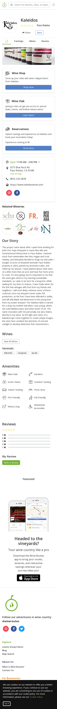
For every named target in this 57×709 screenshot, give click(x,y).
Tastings (18, 41)
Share (27, 32)
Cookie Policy (36, 697)
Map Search (8, 653)
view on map (16, 173)
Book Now (28, 148)
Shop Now (28, 87)
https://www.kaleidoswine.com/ (26, 184)
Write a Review (11, 462)
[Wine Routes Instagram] (6, 629)
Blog (4, 650)
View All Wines (11, 341)
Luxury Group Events (12, 646)
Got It (6, 703)
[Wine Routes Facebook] (14, 629)
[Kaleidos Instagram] (9, 193)
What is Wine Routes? (13, 666)
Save (39, 32)
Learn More (28, 115)
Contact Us (8, 670)
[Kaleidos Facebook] (17, 193)
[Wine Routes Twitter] (22, 629)
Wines (32, 41)
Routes (45, 41)
